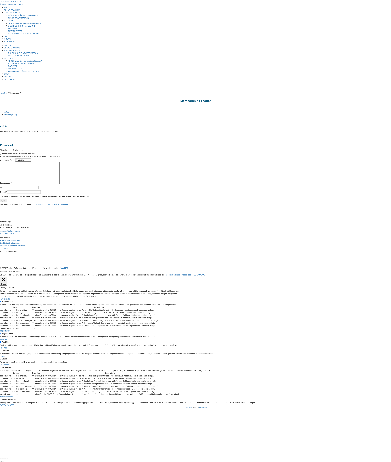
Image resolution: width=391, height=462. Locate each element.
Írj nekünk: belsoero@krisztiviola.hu (11, 4)
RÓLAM (7, 38)
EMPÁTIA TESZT (15, 31)
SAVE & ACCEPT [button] (7, 405)
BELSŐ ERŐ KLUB (12, 10)
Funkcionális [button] (5, 298)
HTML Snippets (188, 407)
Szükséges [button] (4, 364)
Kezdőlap (4, 93)
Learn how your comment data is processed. (50, 204)
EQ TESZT (12, 28)
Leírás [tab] (6, 112)
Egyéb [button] (2, 356)
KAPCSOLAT (9, 41)
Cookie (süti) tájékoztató (10, 242)
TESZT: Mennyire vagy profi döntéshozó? (25, 23)
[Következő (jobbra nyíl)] (3, 461)
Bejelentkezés (27, 452)
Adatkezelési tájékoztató (10, 240)
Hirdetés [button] (3, 347)
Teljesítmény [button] (5, 330)
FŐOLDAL (8, 7)
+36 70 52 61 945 (7, 233)
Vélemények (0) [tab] (10, 114)
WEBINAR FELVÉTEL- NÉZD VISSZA (23, 33)
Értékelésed (6, 183)
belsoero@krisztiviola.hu (10, 231)
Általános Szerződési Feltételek (13, 245)
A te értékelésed (7, 160)
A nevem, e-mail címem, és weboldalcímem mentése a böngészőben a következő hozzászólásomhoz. (46, 196)
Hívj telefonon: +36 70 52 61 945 (10, 2)
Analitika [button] (3, 339)
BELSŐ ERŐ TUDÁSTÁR (18, 18)
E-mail (3, 192)
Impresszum (5, 248)
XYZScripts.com (203, 407)
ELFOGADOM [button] (199, 274)
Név (2, 187)
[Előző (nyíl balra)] (1, 461)
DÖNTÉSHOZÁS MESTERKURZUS (23, 15)
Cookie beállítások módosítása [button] (178, 274)
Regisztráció (16, 452)
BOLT (6, 36)
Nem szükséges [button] (6, 396)
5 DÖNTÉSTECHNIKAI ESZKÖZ (21, 25)
